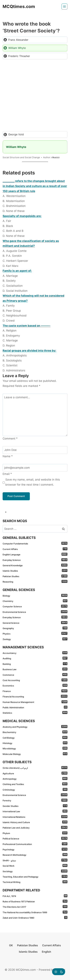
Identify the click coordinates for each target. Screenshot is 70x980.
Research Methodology (35, 854)
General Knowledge (35, 565)
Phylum (35, 833)
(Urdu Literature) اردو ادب (35, 767)
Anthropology (35, 778)
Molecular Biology (35, 753)
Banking (35, 663)
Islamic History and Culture (35, 822)
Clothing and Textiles (35, 784)
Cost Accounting (35, 680)
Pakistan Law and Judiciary (35, 827)
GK (11, 945)
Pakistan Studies (35, 576)
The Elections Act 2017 (35, 906)
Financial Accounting (35, 696)
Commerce (35, 674)
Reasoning (35, 581)
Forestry (35, 800)
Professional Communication (35, 844)
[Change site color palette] (58, 971)
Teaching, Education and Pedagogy (35, 876)
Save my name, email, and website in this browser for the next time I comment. (32, 482)
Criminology (35, 789)
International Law (35, 811)
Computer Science (35, 606)
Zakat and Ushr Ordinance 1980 (35, 917)
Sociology (35, 871)
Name (8, 456)
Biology (35, 595)
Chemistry (35, 600)
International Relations (35, 816)
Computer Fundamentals (35, 543)
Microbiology (35, 748)
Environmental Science (35, 611)
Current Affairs (35, 549)
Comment (10, 438)
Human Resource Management (35, 701)
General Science (35, 622)
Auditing (35, 658)
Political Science (35, 838)
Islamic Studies (35, 570)
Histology (35, 743)
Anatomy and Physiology (35, 726)
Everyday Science (35, 559)
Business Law (35, 669)
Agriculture (35, 773)
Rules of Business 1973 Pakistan (35, 901)
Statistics (35, 712)
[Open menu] (64, 6)
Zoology (35, 639)
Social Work (35, 865)
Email (7, 474)
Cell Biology (35, 737)
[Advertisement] (35, 95)
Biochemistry (35, 732)
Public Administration (35, 707)
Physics (35, 633)
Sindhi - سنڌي (35, 860)
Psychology (35, 849)
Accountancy (35, 652)
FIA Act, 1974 (35, 895)
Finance (35, 691)
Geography (35, 628)
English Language (35, 554)
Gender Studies (35, 805)
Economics (35, 685)
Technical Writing (35, 881)
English (46, 951)
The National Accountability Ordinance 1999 (35, 912)
